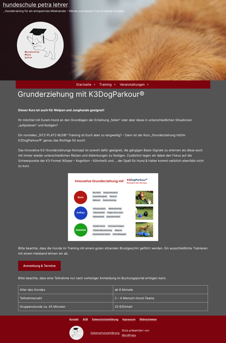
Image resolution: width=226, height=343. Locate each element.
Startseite (83, 84)
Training (105, 84)
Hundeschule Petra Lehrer (35, 4)
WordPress (129, 335)
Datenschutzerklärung (105, 333)
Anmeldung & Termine (39, 266)
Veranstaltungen (132, 84)
